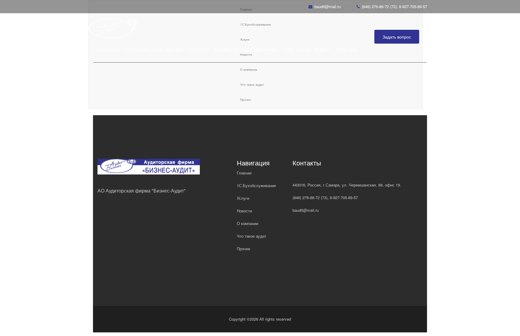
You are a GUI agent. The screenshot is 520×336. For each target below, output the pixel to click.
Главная (108, 49)
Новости (226, 49)
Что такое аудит (307, 49)
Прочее (346, 49)
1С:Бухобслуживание (154, 49)
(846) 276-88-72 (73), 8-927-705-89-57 (394, 6)
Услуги (197, 49)
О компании (260, 49)
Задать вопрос (396, 37)
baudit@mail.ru (327, 6)
